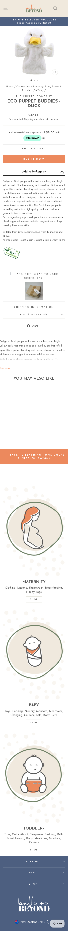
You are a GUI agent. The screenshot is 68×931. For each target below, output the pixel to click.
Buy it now (34, 159)
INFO (33, 872)
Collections (23, 86)
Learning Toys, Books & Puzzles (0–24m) (42, 88)
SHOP (34, 599)
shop (34, 849)
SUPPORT (33, 861)
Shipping (28, 119)
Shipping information (34, 307)
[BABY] (34, 654)
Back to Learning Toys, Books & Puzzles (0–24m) (36, 456)
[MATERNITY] (34, 531)
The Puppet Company (34, 96)
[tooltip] (62, 173)
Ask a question (34, 314)
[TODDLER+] (34, 777)
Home (9, 86)
